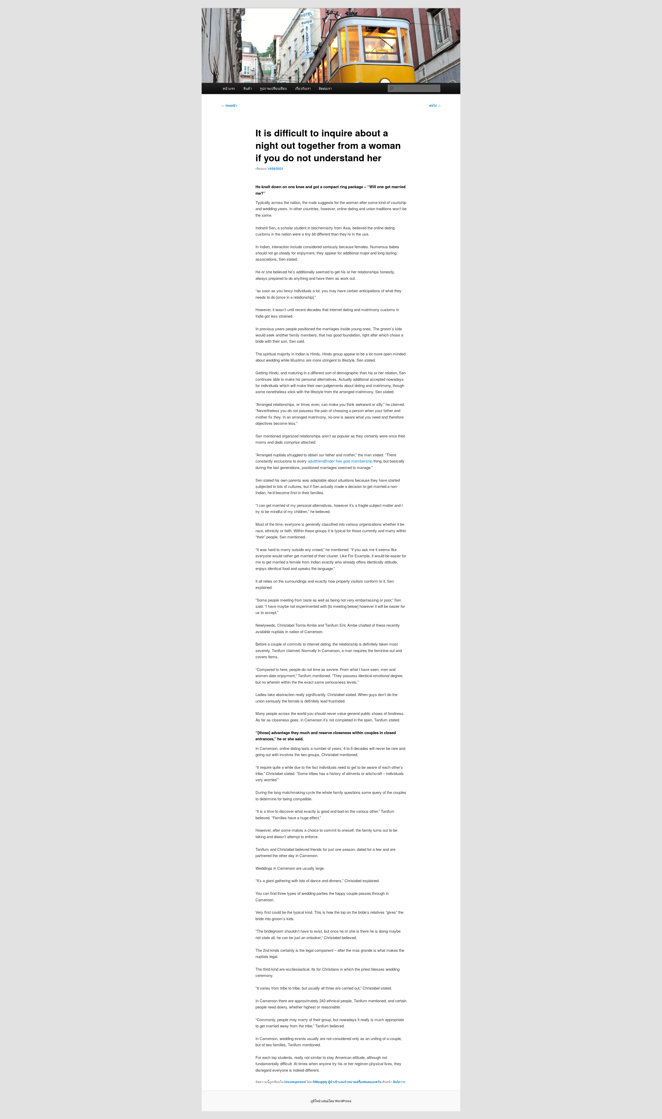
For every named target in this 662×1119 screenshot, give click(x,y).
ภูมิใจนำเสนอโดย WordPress (331, 1101)
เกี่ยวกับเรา (303, 88)
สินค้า (247, 88)
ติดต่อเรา (325, 88)
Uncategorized (295, 1081)
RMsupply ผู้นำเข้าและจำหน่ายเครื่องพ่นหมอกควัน (347, 1081)
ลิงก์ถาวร (399, 1081)
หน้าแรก (229, 88)
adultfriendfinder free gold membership (340, 461)
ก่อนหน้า (229, 105)
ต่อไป (435, 105)
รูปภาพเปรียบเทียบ (273, 88)
